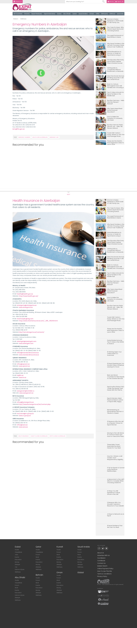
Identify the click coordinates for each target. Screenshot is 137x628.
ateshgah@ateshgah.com (27, 341)
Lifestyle (17, 564)
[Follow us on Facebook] (99, 548)
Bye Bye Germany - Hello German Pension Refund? (115, 102)
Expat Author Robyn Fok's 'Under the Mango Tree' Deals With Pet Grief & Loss (115, 388)
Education (18, 559)
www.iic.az (22, 377)
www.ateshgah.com (26, 343)
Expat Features (37, 14)
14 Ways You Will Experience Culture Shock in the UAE (113, 492)
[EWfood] (103, 599)
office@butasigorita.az (25, 402)
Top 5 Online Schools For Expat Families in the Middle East (115, 94)
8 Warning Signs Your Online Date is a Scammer (114, 353)
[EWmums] (103, 591)
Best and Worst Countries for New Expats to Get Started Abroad (115, 376)
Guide (17, 550)
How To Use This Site (104, 571)
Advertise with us (103, 555)
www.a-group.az (25, 416)
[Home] (29, 8)
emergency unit (54, 137)
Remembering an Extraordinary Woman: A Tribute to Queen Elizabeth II (115, 411)
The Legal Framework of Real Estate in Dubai (115, 36)
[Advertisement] (52, 166)
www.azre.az (24, 427)
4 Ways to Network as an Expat (115, 515)
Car (16, 567)
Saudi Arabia (83, 14)
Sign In (119, 1)
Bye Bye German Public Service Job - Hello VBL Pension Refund (115, 126)
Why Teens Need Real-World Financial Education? (115, 110)
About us (100, 553)
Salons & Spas (19, 569)
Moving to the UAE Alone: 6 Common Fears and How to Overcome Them (115, 434)
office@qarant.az (23, 364)
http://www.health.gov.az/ (28, 296)
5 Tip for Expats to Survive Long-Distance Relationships (115, 469)
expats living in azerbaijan (57, 436)
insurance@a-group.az (25, 414)
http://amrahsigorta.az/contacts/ (31, 332)
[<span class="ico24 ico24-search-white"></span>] (103, 1)
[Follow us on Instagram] (106, 548)
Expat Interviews (49, 14)
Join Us (111, 1)
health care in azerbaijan (40, 137)
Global (17, 1)
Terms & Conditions (104, 574)
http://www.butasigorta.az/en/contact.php (34, 404)
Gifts (97, 14)
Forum (17, 585)
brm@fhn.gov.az (19, 129)
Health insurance (23, 436)
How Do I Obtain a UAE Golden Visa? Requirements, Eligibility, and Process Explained (115, 457)
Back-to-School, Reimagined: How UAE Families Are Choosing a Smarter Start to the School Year (115, 85)
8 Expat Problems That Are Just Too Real (114, 526)
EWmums (104, 14)
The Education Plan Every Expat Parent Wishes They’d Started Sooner (115, 61)
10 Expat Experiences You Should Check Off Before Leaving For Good (115, 365)
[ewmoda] (103, 595)
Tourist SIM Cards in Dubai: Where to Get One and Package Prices (115, 134)
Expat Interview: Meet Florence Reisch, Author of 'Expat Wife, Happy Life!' (115, 400)
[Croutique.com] (103, 603)
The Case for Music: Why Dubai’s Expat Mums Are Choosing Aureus (115, 29)
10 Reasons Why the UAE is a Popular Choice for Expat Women (115, 423)
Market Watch (102, 566)
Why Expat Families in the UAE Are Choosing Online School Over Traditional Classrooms (115, 45)
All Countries (18, 14)
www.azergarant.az (26, 393)
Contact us (101, 563)
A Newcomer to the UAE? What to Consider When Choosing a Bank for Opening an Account (115, 481)
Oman (92, 14)
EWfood (112, 14)
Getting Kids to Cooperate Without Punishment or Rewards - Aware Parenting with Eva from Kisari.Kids (115, 69)
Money (17, 562)
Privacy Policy (102, 576)
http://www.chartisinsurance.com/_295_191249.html (38, 321)
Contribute (101, 561)
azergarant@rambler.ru (25, 391)
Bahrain (39, 575)
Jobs (16, 555)
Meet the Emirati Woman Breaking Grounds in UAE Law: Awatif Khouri (115, 77)
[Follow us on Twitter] (102, 548)
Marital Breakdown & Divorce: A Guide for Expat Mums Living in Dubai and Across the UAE (114, 53)
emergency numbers (24, 137)
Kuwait (60, 546)
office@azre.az (22, 425)
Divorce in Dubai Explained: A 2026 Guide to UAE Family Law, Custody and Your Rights (115, 20)
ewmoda (120, 14)
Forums (26, 14)
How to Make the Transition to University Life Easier (114, 118)
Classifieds (18, 552)
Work (16, 588)
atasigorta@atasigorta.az (27, 305)
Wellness (23, 19)
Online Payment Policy (105, 568)
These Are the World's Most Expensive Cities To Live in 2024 (115, 142)
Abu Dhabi (66, 14)
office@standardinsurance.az (28, 353)
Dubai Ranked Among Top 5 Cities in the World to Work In (115, 342)
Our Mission (101, 558)
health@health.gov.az (25, 294)
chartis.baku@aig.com (25, 319)
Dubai (59, 14)
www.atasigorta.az (26, 307)
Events (17, 557)
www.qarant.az (24, 366)
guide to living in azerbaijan (39, 436)
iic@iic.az (19, 375)
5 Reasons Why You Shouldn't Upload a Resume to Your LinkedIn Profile (115, 504)
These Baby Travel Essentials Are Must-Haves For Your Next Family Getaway (114, 446)
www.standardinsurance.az (29, 355)
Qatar (75, 14)
